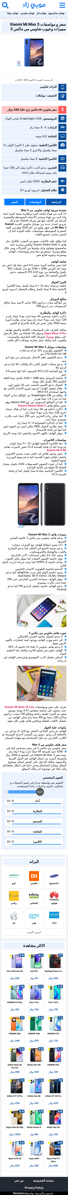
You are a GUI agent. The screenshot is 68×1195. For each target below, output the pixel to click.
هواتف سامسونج (56, 13)
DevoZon (19, 1193)
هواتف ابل (41, 13)
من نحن (19, 1180)
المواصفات (35, 202)
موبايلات (41, 95)
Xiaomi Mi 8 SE (56, 450)
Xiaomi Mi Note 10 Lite (19, 707)
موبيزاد (50, 336)
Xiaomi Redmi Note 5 (32, 405)
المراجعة (56, 202)
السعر (14, 202)
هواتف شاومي (27, 13)
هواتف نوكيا (12, 13)
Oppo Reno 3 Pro (55, 333)
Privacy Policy (34, 1187)
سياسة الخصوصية (43, 1180)
